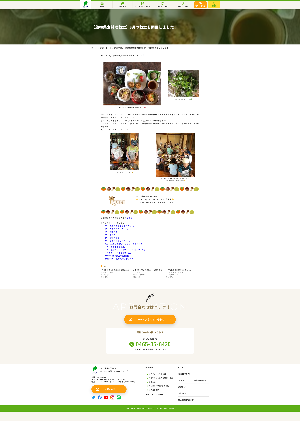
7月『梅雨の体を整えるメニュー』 (120, 225)
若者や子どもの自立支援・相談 (161, 378)
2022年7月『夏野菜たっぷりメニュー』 (122, 258)
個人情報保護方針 (186, 399)
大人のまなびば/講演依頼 (159, 386)
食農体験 (152, 382)
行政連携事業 (154, 390)
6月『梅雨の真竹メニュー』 (117, 228)
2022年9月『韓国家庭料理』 (117, 255)
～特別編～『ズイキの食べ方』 (118, 252)
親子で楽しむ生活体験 (157, 374)
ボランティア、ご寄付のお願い (192, 380)
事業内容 (149, 367)
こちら (129, 217)
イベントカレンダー (154, 394)
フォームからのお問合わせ (150, 319)
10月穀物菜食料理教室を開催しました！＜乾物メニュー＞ (180, 271)
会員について (184, 374)
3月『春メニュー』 (113, 234)
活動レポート (184, 387)
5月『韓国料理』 (112, 231)
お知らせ (182, 393)
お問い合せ (110, 389)
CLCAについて (184, 367)
